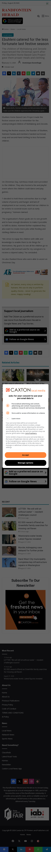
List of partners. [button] (31, 433)
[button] (25, 418)
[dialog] (26, 426)
